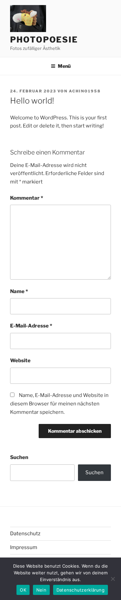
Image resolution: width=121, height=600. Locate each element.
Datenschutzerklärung (80, 590)
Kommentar (26, 198)
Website (20, 361)
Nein (41, 590)
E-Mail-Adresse (31, 326)
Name (19, 291)
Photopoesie (44, 40)
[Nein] (112, 578)
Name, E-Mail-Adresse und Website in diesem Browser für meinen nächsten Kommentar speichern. (59, 403)
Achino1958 (85, 91)
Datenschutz (25, 534)
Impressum (23, 547)
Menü (64, 66)
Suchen (19, 457)
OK (23, 590)
